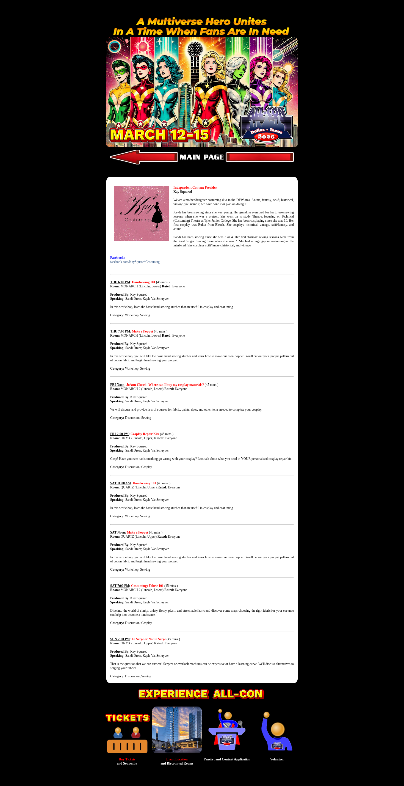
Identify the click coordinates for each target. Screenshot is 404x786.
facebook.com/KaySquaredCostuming (135, 262)
